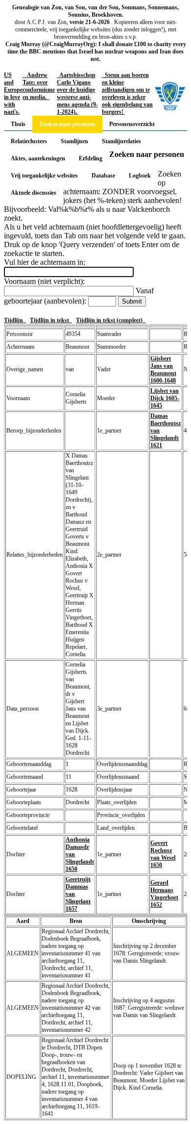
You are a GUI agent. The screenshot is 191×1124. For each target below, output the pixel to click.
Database (103, 175)
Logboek (140, 175)
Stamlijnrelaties (121, 141)
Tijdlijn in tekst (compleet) (110, 320)
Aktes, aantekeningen (38, 158)
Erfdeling (90, 158)
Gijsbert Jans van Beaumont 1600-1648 (163, 369)
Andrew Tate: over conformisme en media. (39, 86)
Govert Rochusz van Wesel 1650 (162, 854)
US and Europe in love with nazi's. (13, 93)
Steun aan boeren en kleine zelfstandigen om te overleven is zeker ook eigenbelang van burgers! (127, 93)
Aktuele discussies (33, 192)
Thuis (18, 124)
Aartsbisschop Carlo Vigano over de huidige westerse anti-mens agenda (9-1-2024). (77, 93)
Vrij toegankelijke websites (44, 175)
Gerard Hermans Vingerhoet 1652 (164, 893)
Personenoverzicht (132, 124)
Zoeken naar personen (67, 124)
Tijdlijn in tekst (51, 320)
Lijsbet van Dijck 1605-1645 (164, 398)
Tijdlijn (15, 320)
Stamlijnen (74, 141)
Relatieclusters (29, 141)
